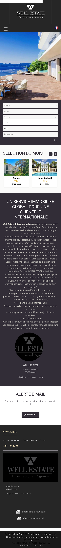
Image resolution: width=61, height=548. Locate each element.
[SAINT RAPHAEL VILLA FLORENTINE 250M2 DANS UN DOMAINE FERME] (44, 167)
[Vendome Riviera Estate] (30, 23)
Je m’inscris (30, 414)
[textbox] (31, 122)
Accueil (6, 440)
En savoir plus (24, 545)
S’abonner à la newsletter (33, 511)
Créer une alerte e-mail (33, 518)
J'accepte (38, 545)
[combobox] (30, 122)
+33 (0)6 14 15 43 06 (35, 377)
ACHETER (15, 440)
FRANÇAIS (56, 27)
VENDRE (33, 440)
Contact (43, 440)
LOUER (25, 440)
